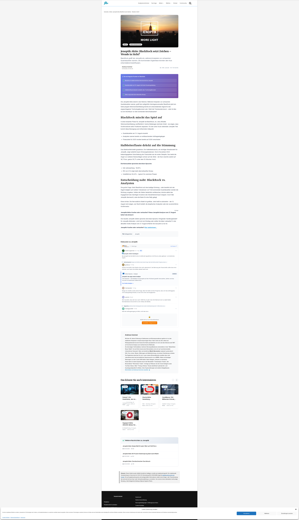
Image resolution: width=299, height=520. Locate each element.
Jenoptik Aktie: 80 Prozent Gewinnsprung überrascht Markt (141, 453)
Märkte (168, 3)
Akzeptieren (246, 513)
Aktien (161, 3)
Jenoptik (137, 234)
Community (183, 3)
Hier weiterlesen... (150, 227)
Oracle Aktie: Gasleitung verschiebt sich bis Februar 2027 (148, 398)
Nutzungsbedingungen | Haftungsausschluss (146, 502)
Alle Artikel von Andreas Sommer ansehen (136, 370)
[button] (296, 509)
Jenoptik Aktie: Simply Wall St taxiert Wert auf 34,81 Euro (140, 446)
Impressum (23, 517)
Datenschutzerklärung (15, 517)
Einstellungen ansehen (287, 513)
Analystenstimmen (143, 3)
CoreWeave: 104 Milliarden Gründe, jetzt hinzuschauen (168, 398)
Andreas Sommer (127, 67)
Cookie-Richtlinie (6, 517)
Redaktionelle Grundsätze (110, 504)
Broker (175, 3)
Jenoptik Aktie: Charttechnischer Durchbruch (136, 461)
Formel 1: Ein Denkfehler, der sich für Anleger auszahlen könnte (129, 398)
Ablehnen (266, 513)
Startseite (106, 12)
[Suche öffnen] (190, 3)
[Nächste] (176, 380)
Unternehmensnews (135, 44)
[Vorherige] (173, 380)
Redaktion (106, 502)
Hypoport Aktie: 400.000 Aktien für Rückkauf (129, 424)
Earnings (154, 3)
